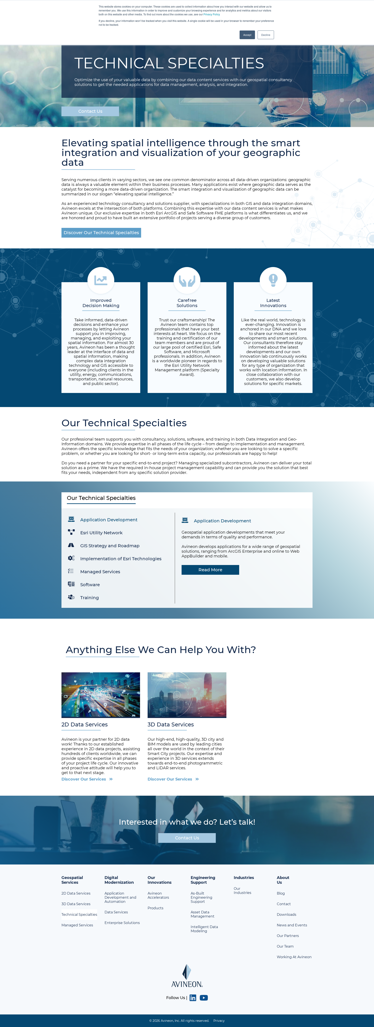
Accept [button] (247, 35)
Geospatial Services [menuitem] (72, 880)
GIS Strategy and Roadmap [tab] (110, 545)
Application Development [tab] (108, 519)
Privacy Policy (211, 14)
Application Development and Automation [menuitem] (120, 897)
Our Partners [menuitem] (288, 936)
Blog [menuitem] (281, 893)
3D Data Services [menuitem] (75, 904)
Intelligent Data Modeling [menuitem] (204, 929)
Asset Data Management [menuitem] (202, 914)
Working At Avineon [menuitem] (294, 957)
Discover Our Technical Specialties (101, 232)
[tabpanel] (187, 558)
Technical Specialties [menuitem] (79, 915)
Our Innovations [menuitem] (160, 880)
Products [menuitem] (155, 908)
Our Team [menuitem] (285, 946)
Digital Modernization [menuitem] (119, 880)
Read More (210, 569)
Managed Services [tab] (100, 571)
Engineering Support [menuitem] (203, 880)
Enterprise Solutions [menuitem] (122, 923)
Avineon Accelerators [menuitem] (158, 895)
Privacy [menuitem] (219, 1021)
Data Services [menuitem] (116, 912)
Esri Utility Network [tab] (101, 532)
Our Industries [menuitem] (242, 891)
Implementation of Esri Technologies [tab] (120, 558)
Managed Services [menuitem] (77, 925)
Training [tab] (89, 597)
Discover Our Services (83, 779)
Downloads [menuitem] (286, 915)
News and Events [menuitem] (292, 925)
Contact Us (90, 111)
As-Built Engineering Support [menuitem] (201, 897)
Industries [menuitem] (244, 877)
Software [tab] (90, 584)
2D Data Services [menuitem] (75, 893)
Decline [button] (265, 35)
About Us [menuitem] (283, 880)
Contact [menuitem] (284, 904)
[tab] (187, 500)
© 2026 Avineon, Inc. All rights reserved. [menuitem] (179, 1021)
